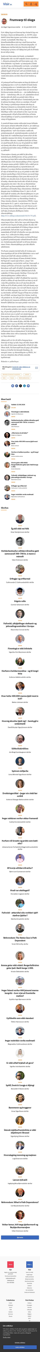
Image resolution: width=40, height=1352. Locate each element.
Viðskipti (10, 1305)
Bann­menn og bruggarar (20, 1108)
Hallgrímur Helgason (16, 435)
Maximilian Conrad (16, 479)
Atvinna (29, 1307)
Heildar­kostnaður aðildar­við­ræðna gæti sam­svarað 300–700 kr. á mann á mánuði (25, 422)
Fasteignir (29, 1305)
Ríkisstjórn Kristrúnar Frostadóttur (11, 374)
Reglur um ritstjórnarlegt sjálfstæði (10, 1273)
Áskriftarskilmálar (29, 1281)
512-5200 (30, 1272)
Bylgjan (29, 1314)
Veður (29, 1312)
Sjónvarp (10, 1314)
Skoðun (11, 1312)
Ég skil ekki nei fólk (20, 529)
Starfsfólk (29, 1283)
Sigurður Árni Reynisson (17, 414)
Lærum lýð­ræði (20, 1180)
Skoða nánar (6, 1337)
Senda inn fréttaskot (29, 1292)
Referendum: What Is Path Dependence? (20, 1202)
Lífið (10, 1309)
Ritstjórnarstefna (29, 1279)
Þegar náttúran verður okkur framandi (20, 819)
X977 (29, 1318)
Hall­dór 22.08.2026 (18, 405)
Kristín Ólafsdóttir (15, 469)
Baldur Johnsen (15, 445)
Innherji (29, 1303)
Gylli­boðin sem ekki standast (20, 1018)
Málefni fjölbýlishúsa (24, 378)
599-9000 (11, 1282)
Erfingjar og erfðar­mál (19, 486)
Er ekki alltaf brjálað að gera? (20, 1063)
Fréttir (10, 1303)
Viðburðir (29, 1309)
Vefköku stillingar (20, 1342)
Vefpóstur (29, 1288)
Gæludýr (27, 374)
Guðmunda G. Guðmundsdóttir (19, 488)
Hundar (12, 378)
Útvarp (10, 1316)
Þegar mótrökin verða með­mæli (22, 494)
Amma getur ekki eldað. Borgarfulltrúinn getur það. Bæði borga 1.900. (24, 465)
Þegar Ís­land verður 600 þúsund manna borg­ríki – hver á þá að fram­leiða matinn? (20, 993)
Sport (10, 1307)
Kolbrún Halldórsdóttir (17, 456)
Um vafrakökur (29, 1290)
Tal (29, 1320)
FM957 (29, 1316)
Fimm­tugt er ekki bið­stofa (20, 412)
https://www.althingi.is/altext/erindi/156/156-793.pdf (18, 216)
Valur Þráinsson (15, 426)
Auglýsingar (30, 1274)
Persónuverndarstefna (10, 1276)
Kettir (4, 378)
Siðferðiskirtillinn (20, 749)
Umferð (29, 1285)
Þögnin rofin (20, 601)
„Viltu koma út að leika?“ (19, 433)
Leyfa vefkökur (20, 1347)
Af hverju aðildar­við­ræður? (20, 868)
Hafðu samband (29, 1277)
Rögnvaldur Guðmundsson (18, 496)
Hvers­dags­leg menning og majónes (20, 1155)
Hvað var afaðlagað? (20, 891)
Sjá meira (20, 1237)
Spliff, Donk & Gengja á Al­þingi (20, 1086)
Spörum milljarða (20, 771)
